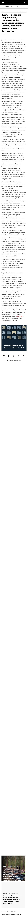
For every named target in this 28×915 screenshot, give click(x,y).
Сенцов (3, 34)
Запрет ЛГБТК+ (5, 7)
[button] (24, 2)
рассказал (20, 316)
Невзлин (13, 7)
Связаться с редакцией (15, 360)
